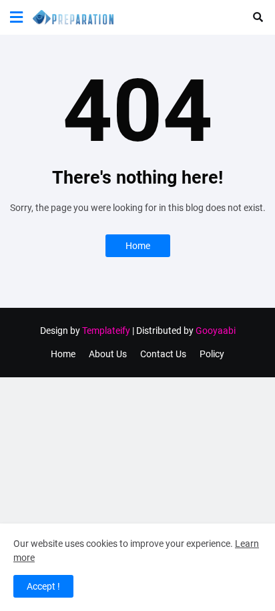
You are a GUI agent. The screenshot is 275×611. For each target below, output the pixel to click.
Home (137, 245)
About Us (108, 354)
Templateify (106, 330)
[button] (16, 17)
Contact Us (163, 354)
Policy (212, 354)
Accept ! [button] (43, 586)
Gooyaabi (216, 330)
